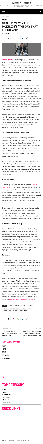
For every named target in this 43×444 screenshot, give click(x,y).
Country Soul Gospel (13, 305)
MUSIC (9, 16)
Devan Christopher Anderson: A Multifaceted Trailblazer (11, 333)
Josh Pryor (31, 305)
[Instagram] (2, 377)
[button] (40, 11)
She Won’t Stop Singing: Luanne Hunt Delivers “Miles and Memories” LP (32, 333)
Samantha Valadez (26, 308)
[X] (9, 38)
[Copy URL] (27, 38)
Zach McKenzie (23, 310)
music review (15, 308)
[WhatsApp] (18, 38)
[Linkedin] (22, 38)
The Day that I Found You (10, 310)
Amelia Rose (7, 33)
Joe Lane (23, 305)
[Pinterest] (13, 38)
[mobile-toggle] (3, 11)
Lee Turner (6, 308)
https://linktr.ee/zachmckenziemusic (21, 299)
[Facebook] (4, 38)
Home (4, 16)
